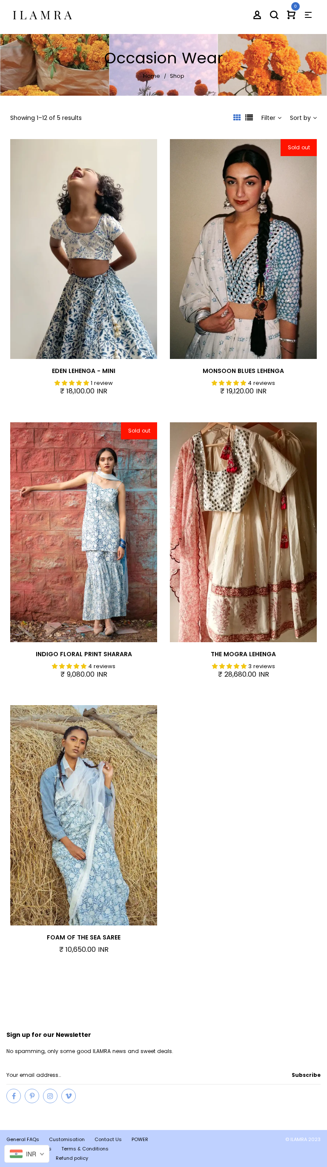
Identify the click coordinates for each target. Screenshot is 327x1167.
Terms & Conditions (85, 1148)
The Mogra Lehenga (243, 654)
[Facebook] (13, 1096)
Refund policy (72, 1158)
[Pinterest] (32, 1096)
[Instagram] (50, 1096)
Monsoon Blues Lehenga (243, 371)
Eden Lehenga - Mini (83, 371)
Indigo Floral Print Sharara (84, 654)
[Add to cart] (148, 250)
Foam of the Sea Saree (83, 937)
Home (151, 76)
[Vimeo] (68, 1096)
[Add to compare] (123, 250)
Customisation (67, 1139)
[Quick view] (97, 250)
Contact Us (108, 1139)
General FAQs (22, 1139)
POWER (140, 1139)
